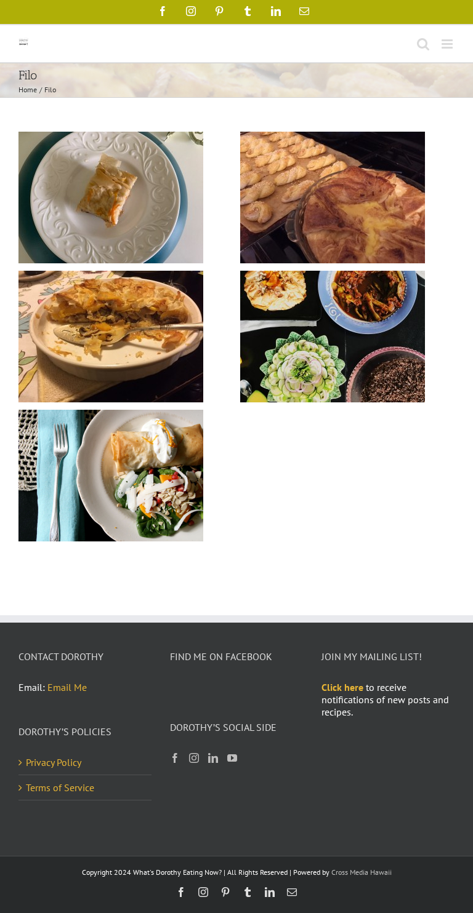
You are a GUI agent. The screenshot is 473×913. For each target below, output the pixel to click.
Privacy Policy (53, 762)
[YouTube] (232, 758)
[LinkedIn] (213, 758)
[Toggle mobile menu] (448, 44)
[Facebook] (175, 758)
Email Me (67, 687)
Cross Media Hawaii (361, 872)
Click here (342, 687)
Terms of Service (60, 787)
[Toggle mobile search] (423, 44)
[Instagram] (194, 758)
